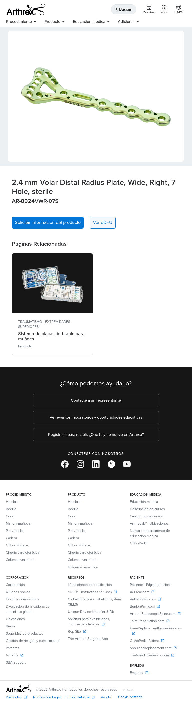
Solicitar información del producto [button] (48, 222)
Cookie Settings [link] (130, 697)
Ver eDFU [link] (102, 222)
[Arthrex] (26, 9)
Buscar (123, 9)
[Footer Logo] (19, 688)
